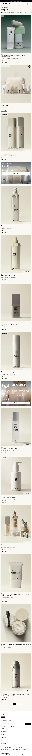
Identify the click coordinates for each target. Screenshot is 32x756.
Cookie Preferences (17, 749)
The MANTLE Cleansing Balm (9, 497)
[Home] (5, 4)
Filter (7, 754)
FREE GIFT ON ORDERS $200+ (16, 0)
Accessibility (21, 747)
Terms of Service (13, 747)
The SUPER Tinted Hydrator (9, 546)
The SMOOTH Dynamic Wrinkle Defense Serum (15, 694)
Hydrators (25, 12)
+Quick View (4, 62)
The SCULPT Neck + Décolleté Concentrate (14, 373)
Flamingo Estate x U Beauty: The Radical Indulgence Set (13, 56)
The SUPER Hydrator (7, 227)
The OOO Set (4, 105)
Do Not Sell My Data (6, 749)
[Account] (27, 4)
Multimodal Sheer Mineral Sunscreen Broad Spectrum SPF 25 (15, 595)
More (24, 749)
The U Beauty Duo (6, 154)
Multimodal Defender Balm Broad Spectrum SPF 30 (16, 645)
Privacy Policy (4, 747)
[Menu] (22, 4)
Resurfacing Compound (8, 275)
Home (2, 7)
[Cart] (30, 4)
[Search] (25, 4)
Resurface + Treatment (16, 12)
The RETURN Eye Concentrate (10, 324)
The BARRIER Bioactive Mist (9, 448)
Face (8, 12)
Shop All (4, 12)
